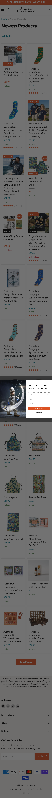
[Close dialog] (50, 381)
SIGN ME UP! (39, 408)
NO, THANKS (39, 412)
